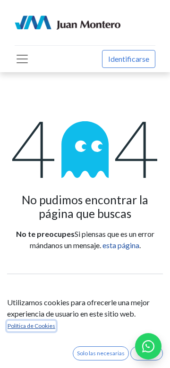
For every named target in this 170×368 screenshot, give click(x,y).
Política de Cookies (31, 325)
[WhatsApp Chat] (148, 346)
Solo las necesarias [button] (101, 353)
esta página (120, 245)
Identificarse (128, 58)
